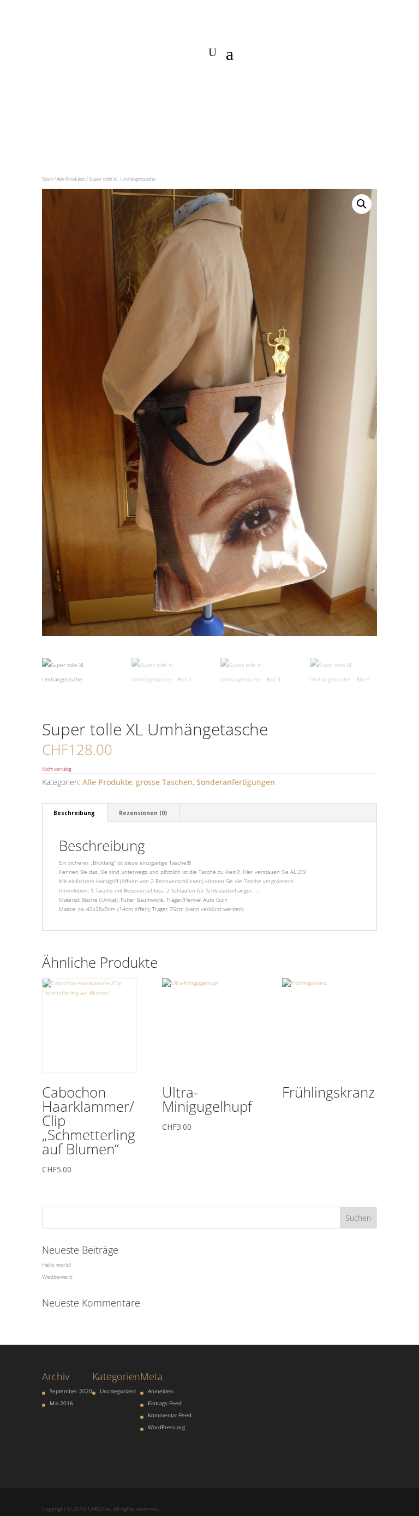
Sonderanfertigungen (235, 782)
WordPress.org (166, 1427)
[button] (362, 204)
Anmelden (160, 1391)
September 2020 (71, 1391)
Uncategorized (118, 1391)
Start (47, 179)
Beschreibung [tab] (74, 813)
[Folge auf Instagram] (198, 86)
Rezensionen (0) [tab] (143, 813)
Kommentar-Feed (169, 1415)
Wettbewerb (57, 1276)
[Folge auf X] (242, 86)
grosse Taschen (164, 782)
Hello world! (56, 1264)
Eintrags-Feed (165, 1403)
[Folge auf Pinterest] (220, 86)
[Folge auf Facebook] (176, 86)
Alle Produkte (71, 179)
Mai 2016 (61, 1403)
